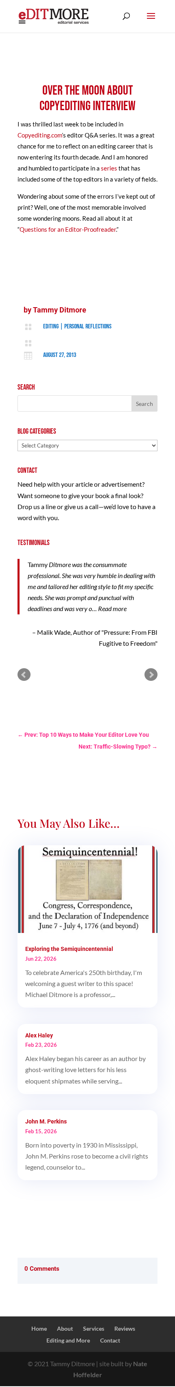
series (109, 168)
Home (39, 1328)
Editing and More (68, 1340)
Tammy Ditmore (59, 310)
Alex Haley (39, 1035)
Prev (24, 674)
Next (151, 674)
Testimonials (34, 542)
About (65, 1328)
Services (93, 1328)
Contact (110, 1340)
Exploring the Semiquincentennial (69, 949)
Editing (51, 326)
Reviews (124, 1328)
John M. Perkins (46, 1121)
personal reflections (88, 326)
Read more (112, 608)
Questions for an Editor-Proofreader (68, 229)
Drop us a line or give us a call (58, 506)
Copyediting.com (40, 135)
